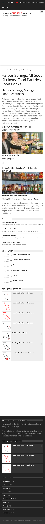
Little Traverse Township (21, 260)
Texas (4, 502)
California (6, 485)
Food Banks (10, 70)
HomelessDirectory (17, 13)
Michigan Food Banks (9, 222)
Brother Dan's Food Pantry (14, 195)
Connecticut (6, 513)
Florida (5, 492)
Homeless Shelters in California (23, 313)
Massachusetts (8, 499)
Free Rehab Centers (9, 236)
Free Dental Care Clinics (10, 229)
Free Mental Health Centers (11, 242)
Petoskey (16, 265)
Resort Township (18, 281)
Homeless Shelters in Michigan (23, 303)
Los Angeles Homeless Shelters (23, 353)
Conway (15, 275)
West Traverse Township (21, 254)
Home (3, 70)
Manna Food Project (11, 155)
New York (6, 481)
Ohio (4, 495)
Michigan (18, 70)
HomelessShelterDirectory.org (22, 521)
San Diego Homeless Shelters (22, 343)
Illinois (5, 506)
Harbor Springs (27, 70)
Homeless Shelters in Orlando (22, 323)
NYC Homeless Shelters (20, 333)
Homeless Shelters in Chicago (22, 293)
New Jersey (6, 509)
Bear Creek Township (20, 270)
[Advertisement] (22, 42)
